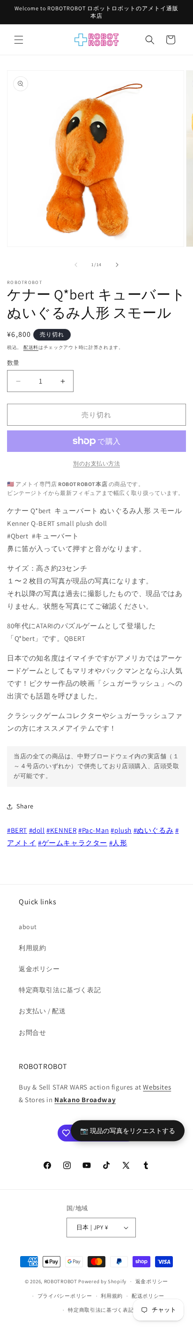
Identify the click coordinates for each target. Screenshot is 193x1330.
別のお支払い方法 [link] (96, 463)
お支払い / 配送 (42, 1011)
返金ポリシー (39, 969)
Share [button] (25, 806)
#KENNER (61, 830)
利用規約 (32, 948)
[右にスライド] (117, 264)
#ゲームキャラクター (72, 842)
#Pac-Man (93, 830)
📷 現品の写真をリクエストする (127, 1130)
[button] (18, 39)
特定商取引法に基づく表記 (60, 990)
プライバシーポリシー (64, 1296)
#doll (37, 830)
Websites (157, 1087)
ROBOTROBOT (60, 1281)
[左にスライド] (76, 264)
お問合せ (32, 1032)
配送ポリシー (148, 1296)
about (28, 927)
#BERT (17, 830)
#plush (121, 830)
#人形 (118, 842)
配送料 (30, 347)
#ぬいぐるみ (154, 830)
